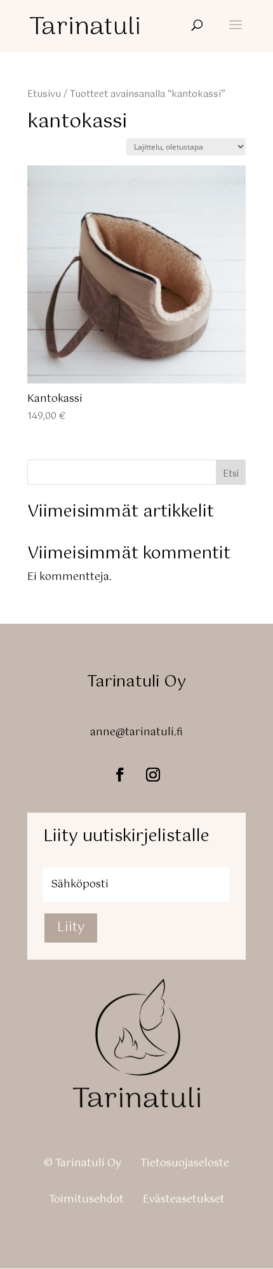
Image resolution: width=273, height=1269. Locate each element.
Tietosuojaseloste (184, 1163)
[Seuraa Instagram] (153, 775)
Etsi (231, 474)
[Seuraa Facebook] (120, 775)
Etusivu (44, 94)
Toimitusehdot (86, 1199)
